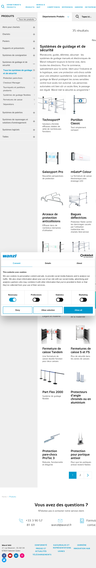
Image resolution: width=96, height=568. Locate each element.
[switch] (36, 300)
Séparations (8, 104)
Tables (5, 137)
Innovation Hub (82, 548)
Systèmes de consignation (14, 55)
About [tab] (79, 263)
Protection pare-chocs (12, 78)
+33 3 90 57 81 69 (34, 522)
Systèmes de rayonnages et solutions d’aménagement (15, 121)
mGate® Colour (81, 172)
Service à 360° (40, 6)
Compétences (53, 7)
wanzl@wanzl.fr (61, 525)
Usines (61, 551)
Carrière (79, 7)
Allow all (78, 310)
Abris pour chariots (11, 27)
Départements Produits (14, 6)
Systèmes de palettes (12, 113)
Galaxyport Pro (52, 172)
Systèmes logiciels (11, 130)
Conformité (41, 545)
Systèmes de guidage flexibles (17, 95)
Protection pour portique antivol (80, 455)
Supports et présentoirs (13, 48)
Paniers (6, 41)
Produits (30, 7)
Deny (17, 310)
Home (4, 497)
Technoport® (51, 120)
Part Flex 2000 (52, 392)
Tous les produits (26, 19)
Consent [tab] (16, 263)
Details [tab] (48, 263)
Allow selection (48, 310)
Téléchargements (42, 555)
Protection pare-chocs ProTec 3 (49, 455)
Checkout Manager (11, 83)
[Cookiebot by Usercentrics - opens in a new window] (82, 256)
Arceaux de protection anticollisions (51, 218)
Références (67, 7)
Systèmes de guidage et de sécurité (14, 63)
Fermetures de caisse (12, 100)
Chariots (6, 34)
